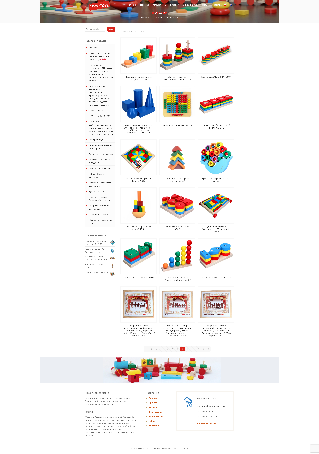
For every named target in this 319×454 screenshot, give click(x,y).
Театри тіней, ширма (99, 214)
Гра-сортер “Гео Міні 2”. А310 (216, 277)
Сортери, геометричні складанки (100, 161)
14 (208, 349)
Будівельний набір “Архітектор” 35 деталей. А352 (216, 229)
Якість (152, 421)
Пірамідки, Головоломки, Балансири (101, 184)
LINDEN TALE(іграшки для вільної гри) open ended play (100, 56)
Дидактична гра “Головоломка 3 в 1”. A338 (177, 78)
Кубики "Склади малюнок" (97, 175)
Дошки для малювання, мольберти (100, 147)
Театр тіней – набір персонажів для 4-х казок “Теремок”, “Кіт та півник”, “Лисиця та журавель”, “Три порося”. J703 (216, 330)
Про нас (153, 402)
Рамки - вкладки (97, 110)
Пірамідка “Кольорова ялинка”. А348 (177, 179)
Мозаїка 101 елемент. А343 (177, 125)
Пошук (111, 29)
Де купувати (155, 412)
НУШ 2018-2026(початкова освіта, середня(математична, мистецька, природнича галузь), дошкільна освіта (101, 128)
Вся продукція (96, 140)
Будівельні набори (98, 191)
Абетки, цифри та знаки (100, 168)
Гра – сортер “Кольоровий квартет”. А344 (216, 126)
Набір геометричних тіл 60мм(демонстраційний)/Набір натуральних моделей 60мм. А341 (138, 129)
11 (192, 349)
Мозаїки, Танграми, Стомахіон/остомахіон (99, 198)
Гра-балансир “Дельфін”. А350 (216, 179)
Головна (145, 17)
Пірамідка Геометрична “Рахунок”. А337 (138, 78)
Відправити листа (206, 424)
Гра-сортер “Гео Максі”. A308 (177, 228)
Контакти (154, 425)
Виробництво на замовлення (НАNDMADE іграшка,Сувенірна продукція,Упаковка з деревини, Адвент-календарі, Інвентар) (99, 95)
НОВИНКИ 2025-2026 (99, 116)
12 (198, 349)
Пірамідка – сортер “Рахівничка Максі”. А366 (177, 278)
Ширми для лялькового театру (100, 221)
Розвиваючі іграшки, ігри (101, 154)
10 (188, 349)
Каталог (158, 17)
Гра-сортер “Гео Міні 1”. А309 (138, 277)
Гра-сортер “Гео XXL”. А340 (216, 77)
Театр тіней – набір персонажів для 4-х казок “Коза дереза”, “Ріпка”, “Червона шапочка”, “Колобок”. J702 (177, 330)
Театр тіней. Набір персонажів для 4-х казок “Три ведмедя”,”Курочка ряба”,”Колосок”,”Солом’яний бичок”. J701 (139, 330)
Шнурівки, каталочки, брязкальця (99, 207)
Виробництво (156, 416)
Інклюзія (93, 47)
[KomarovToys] (99, 7)
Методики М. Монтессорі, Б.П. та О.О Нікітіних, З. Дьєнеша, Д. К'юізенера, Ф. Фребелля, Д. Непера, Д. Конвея (101, 73)
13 (203, 349)
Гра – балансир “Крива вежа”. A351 (138, 228)
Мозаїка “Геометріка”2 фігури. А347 (138, 179)
